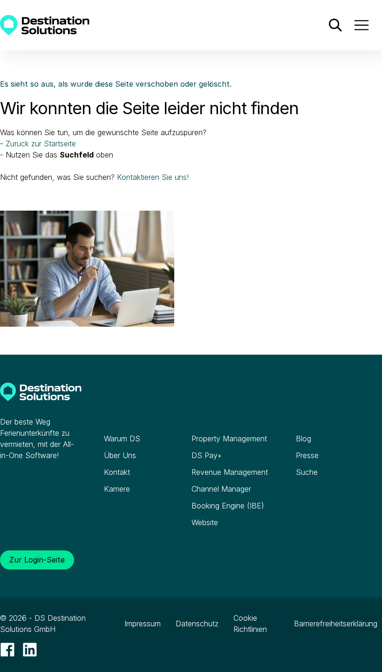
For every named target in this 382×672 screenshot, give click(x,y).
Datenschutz (197, 623)
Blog (303, 438)
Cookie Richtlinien (250, 623)
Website (204, 522)
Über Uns (120, 455)
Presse (307, 455)
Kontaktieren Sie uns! (153, 177)
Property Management (229, 438)
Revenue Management (229, 472)
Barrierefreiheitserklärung (335, 623)
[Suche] (335, 25)
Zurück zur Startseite (41, 143)
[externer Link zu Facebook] (7, 649)
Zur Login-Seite (37, 559)
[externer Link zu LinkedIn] (29, 649)
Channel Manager (221, 489)
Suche (307, 472)
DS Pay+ (206, 455)
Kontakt (117, 472)
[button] (361, 25)
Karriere (117, 489)
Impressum (142, 623)
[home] (44, 25)
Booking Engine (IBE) (227, 505)
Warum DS (122, 438)
